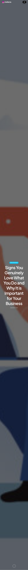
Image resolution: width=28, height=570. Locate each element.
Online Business (14, 262)
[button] (24, 2)
